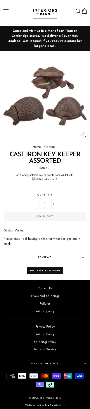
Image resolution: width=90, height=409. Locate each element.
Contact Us (45, 288)
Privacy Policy (45, 326)
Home (37, 147)
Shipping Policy (45, 342)
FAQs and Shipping (45, 296)
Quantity (45, 194)
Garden (49, 147)
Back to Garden (48, 270)
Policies (45, 303)
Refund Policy (45, 334)
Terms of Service (45, 349)
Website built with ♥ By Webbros (45, 405)
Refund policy (45, 311)
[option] (45, 38)
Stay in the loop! (45, 363)
